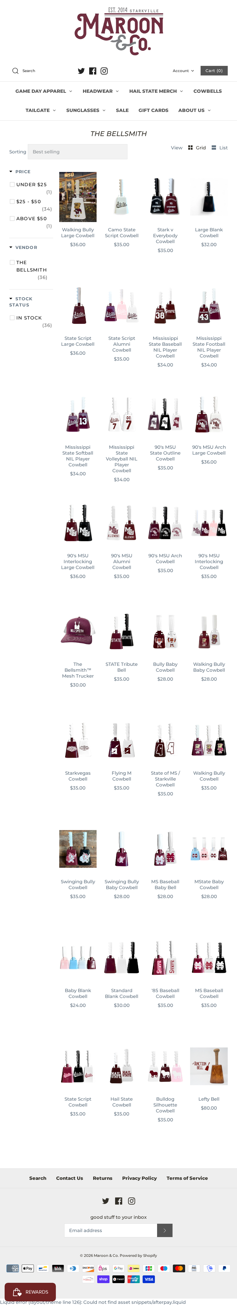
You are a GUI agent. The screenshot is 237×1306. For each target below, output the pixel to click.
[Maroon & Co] (118, 32)
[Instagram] (104, 71)
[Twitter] (81, 71)
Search (37, 1178)
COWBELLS (207, 91)
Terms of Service (187, 1178)
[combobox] (41, 71)
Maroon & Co (106, 1255)
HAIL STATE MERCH (153, 91)
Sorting (17, 152)
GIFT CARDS (153, 110)
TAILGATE (38, 110)
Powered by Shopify (138, 1255)
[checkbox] (34, 188)
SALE (122, 110)
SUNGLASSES (83, 110)
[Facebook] (92, 71)
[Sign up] (165, 1230)
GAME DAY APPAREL (41, 91)
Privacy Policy (139, 1178)
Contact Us (69, 1178)
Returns (102, 1178)
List (223, 148)
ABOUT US (192, 110)
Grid (201, 148)
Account (181, 70)
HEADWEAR (98, 91)
